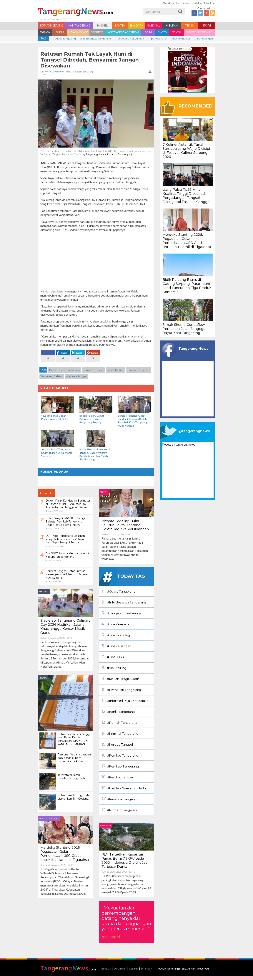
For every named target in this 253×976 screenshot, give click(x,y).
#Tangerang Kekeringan (129, 38)
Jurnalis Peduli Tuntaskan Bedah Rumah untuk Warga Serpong (56, 453)
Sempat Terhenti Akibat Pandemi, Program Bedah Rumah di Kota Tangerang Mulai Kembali (133, 420)
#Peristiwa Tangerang (120, 798)
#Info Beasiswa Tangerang (95, 38)
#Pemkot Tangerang (119, 755)
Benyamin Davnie (93, 369)
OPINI (148, 32)
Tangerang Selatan (51, 376)
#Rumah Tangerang (119, 722)
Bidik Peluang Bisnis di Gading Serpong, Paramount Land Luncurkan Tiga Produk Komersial (187, 286)
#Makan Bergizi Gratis (120, 678)
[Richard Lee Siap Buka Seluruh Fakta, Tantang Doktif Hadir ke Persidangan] (126, 502)
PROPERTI (97, 32)
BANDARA (136, 25)
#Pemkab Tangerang (120, 766)
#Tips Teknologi (180, 38)
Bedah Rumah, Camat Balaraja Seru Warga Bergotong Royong (91, 419)
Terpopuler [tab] (46, 493)
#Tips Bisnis (112, 656)
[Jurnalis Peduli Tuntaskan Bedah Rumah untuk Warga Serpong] (57, 438)
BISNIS (60, 32)
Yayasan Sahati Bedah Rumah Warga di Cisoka (54, 417)
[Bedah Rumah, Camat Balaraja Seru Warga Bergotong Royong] (95, 404)
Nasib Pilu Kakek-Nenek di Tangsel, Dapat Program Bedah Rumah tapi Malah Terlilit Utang (94, 454)
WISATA (45, 32)
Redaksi (197, 2)
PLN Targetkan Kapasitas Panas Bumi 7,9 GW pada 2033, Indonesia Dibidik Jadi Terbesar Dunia (125, 860)
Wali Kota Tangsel (76, 376)
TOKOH (176, 32)
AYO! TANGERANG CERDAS (122, 32)
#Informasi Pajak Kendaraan (125, 700)
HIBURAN (172, 25)
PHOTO (162, 32)
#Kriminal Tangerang (119, 733)
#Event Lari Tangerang (121, 689)
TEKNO (189, 25)
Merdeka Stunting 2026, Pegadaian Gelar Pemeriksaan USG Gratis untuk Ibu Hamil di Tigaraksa (64, 854)
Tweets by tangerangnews (178, 444)
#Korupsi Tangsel (117, 744)
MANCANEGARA (78, 32)
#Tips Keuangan (203, 38)
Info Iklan (209, 2)
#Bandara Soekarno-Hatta (123, 787)
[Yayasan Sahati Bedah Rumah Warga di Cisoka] (57, 404)
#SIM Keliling (113, 667)
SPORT (206, 25)
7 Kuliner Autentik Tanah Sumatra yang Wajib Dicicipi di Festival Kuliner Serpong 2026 (186, 151)
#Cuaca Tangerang (64, 38)
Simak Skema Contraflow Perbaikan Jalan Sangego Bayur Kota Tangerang (184, 329)
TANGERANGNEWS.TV (199, 32)
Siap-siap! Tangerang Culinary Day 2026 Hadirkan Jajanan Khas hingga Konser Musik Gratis (65, 626)
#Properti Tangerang (120, 809)
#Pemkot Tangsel (117, 777)
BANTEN (120, 25)
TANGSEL (102, 25)
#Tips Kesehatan (157, 38)
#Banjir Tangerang (118, 711)
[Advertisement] (96, 261)
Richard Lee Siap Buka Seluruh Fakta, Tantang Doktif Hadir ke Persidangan (125, 525)
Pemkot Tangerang (138, 369)
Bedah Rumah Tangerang (64, 369)
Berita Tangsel (115, 369)
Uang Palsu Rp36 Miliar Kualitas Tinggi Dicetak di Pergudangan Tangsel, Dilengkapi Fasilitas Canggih (187, 196)
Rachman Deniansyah (52, 71)
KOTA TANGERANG (51, 25)
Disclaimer (182, 2)
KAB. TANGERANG (79, 25)
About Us (168, 2)
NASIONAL (153, 25)
